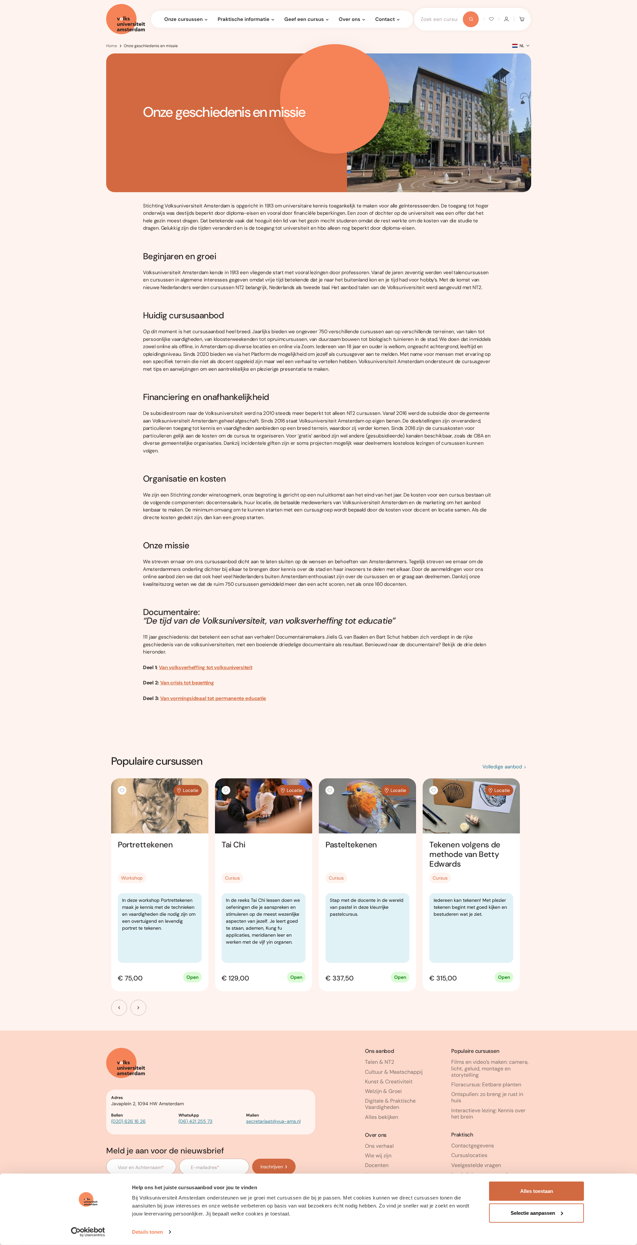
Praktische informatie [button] (243, 19)
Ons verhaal (379, 1145)
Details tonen (147, 1232)
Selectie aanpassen (533, 1212)
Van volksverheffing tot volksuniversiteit (205, 667)
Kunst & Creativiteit (388, 1081)
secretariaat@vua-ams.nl (273, 1121)
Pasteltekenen (351, 844)
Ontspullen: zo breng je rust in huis (487, 1097)
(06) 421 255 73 (195, 1121)
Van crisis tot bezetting (187, 682)
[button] (122, 790)
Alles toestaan (536, 1191)
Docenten (377, 1165)
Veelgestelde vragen (476, 1165)
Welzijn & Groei (383, 1091)
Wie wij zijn (378, 1155)
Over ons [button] (349, 19)
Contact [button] (385, 19)
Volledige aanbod (502, 766)
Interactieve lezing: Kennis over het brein (488, 1113)
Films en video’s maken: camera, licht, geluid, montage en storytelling (490, 1068)
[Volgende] (138, 1008)
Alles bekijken (381, 1117)
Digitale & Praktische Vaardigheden (390, 1104)
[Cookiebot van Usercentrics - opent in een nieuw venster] (88, 1232)
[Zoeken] (471, 19)
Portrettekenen (145, 844)
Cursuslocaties (469, 1155)
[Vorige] (119, 1008)
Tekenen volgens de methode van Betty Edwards (464, 854)
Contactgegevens (472, 1145)
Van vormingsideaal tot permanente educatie (213, 698)
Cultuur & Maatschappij (394, 1071)
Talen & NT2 (379, 1061)
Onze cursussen (183, 19)
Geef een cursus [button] (304, 19)
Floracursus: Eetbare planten (486, 1084)
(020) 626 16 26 (128, 1121)
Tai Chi (233, 844)
